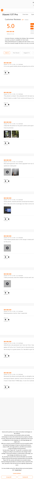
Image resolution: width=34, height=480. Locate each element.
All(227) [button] (7, 52)
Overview (25, 14)
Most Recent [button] (16, 52)
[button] (6, 73)
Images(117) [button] (27, 52)
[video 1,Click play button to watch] (7, 172)
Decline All (25, 477)
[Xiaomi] (2, 10)
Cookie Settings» (17, 473)
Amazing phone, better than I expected (15, 313)
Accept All (8, 477)
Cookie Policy (18, 470)
